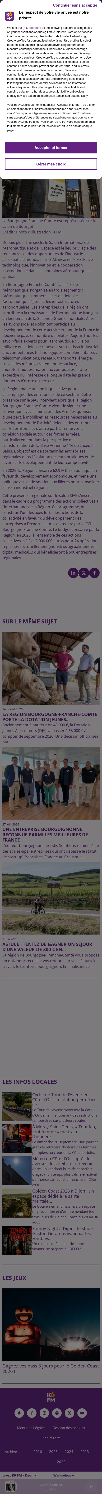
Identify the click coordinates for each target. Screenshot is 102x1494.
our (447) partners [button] (29, 27)
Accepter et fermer (51, 147)
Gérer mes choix (51, 164)
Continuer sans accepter (75, 5)
